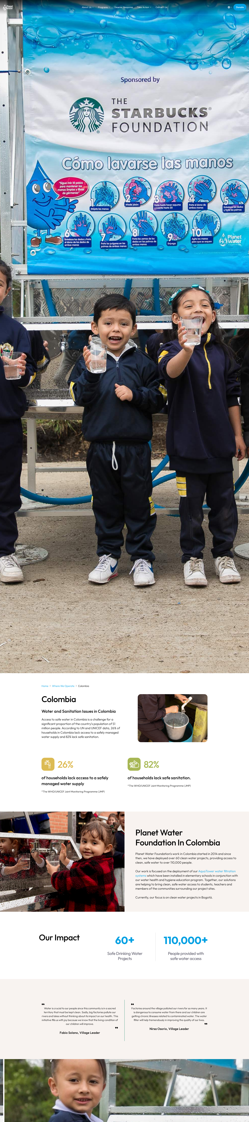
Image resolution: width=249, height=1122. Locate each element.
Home (45, 686)
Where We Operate (63, 686)
